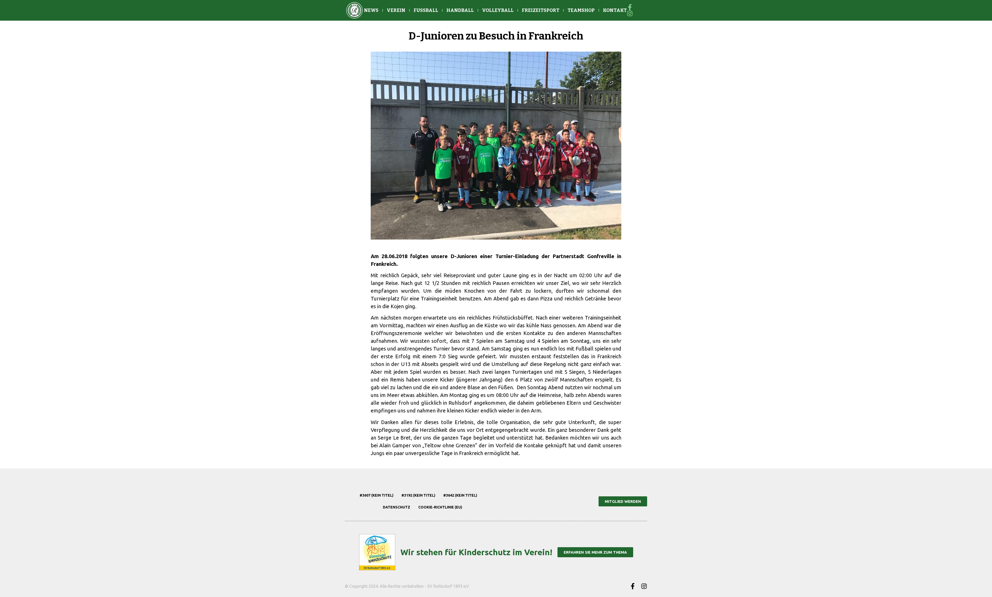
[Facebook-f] (633, 586)
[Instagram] (644, 586)
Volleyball (498, 10)
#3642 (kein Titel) (460, 495)
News (371, 10)
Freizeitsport (540, 10)
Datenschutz (396, 507)
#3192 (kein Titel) (418, 495)
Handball (460, 10)
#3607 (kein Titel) (376, 495)
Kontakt (615, 10)
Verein (396, 10)
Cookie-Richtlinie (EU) (440, 507)
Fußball (426, 10)
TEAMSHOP (581, 10)
